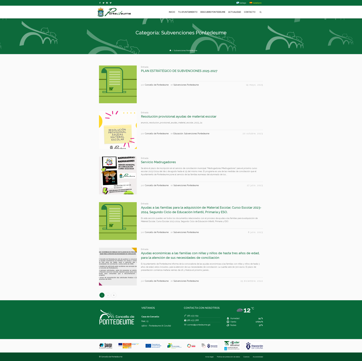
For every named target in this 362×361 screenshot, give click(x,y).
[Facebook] (100, 3)
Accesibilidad (258, 357)
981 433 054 (192, 316)
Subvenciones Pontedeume (186, 85)
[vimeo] (104, 3)
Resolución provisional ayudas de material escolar (178, 116)
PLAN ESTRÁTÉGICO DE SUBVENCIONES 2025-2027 (179, 71)
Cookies (246, 357)
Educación (178, 133)
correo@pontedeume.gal (198, 325)
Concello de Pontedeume (157, 85)
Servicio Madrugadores (158, 162)
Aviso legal (209, 357)
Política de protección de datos (228, 357)
